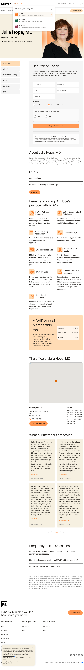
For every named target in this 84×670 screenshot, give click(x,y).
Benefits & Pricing (10, 75)
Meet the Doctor (41, 105)
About (5, 69)
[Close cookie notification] (32, 647)
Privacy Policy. (60, 139)
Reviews (6, 86)
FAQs (5, 92)
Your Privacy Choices (8, 656)
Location (6, 80)
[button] (56, 381)
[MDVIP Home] (7, 4)
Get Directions (37, 423)
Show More (35, 474)
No (50, 116)
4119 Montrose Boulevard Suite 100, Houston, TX (19, 41)
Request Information (56, 126)
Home (3, 11)
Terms (64, 662)
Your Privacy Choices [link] (74, 662)
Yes (39, 116)
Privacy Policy (9, 663)
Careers (3, 642)
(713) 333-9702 (37, 419)
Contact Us (25, 626)
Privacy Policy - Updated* (53, 662)
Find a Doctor (76, 11)
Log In (81, 4)
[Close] (52, 9)
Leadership (4, 634)
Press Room (5, 638)
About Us (4, 630)
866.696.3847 (62, 4)
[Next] (63, 532)
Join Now (7, 63)
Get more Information (57, 105)
